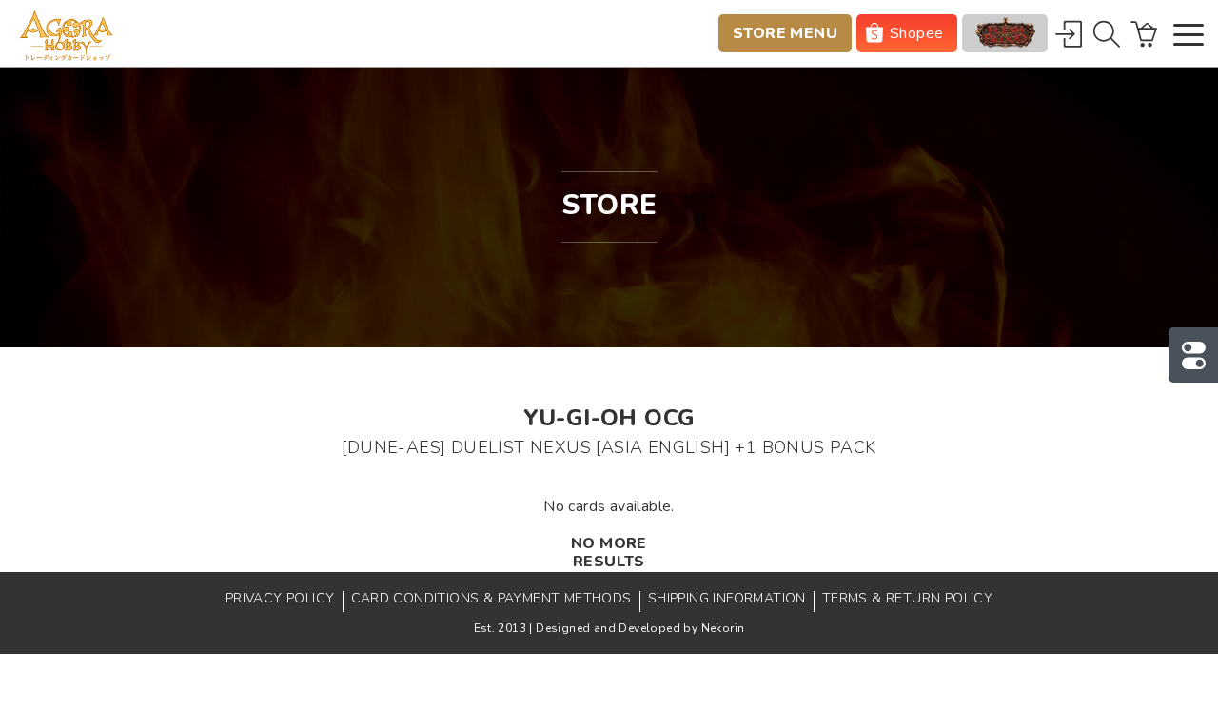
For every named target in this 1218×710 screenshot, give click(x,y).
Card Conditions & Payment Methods (491, 598)
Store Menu (785, 33)
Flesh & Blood (1005, 33)
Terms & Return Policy (907, 598)
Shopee (916, 33)
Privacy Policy (280, 598)
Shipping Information (727, 598)
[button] (1188, 37)
